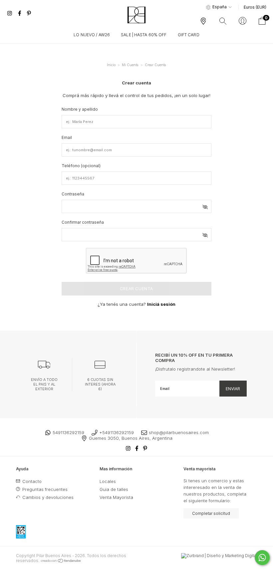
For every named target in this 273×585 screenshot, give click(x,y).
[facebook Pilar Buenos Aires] (20, 13)
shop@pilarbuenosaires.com (179, 432)
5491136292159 (68, 432)
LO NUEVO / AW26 (92, 34)
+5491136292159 (116, 432)
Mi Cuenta (130, 65)
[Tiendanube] (61, 560)
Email (67, 137)
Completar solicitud (211, 513)
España (219, 6)
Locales (108, 481)
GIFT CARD (188, 34)
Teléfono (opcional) (81, 165)
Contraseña (73, 193)
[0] (262, 23)
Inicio (111, 65)
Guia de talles (114, 489)
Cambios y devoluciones (47, 497)
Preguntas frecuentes (44, 489)
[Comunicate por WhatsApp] (262, 557)
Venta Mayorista (116, 497)
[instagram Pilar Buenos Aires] (10, 13)
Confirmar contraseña (83, 222)
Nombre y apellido (80, 109)
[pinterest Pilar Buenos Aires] (29, 13)
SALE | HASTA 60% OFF (143, 34)
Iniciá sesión (161, 304)
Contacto (31, 481)
